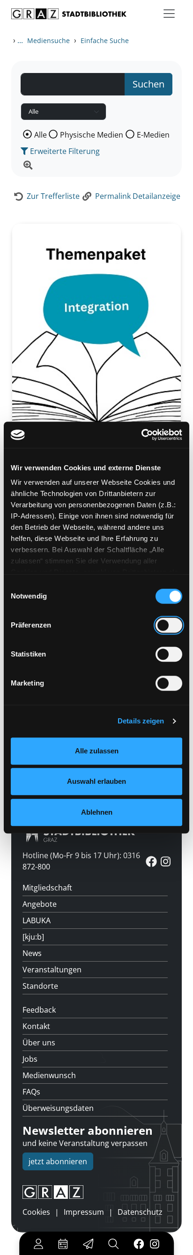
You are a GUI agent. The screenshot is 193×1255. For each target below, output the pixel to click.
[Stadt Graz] (96, 1192)
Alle (40, 135)
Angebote (39, 904)
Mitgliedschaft (47, 888)
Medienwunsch (49, 1075)
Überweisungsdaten (58, 1108)
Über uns (38, 1042)
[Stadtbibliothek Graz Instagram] (154, 1243)
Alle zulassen (97, 751)
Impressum (84, 1212)
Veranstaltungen (52, 969)
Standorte (40, 986)
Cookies (36, 1212)
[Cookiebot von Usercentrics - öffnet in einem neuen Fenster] (141, 435)
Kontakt (36, 1026)
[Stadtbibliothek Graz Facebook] (139, 1243)
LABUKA (36, 920)
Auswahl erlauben (96, 781)
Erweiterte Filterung (64, 151)
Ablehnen (96, 812)
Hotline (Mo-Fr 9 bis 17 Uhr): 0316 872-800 (81, 861)
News (32, 953)
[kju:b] (33, 937)
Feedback (39, 1010)
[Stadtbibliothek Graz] (68, 14)
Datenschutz (140, 1212)
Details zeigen (141, 721)
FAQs (31, 1092)
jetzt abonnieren (58, 1161)
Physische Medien (91, 135)
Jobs (29, 1059)
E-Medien (153, 135)
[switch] (169, 625)
